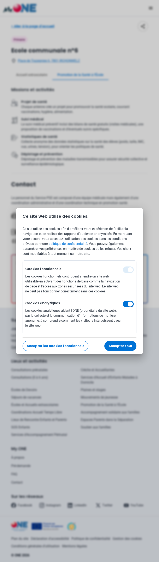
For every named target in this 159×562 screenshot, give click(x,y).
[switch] (128, 304)
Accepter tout (120, 345)
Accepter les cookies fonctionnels (55, 345)
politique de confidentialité (68, 244)
